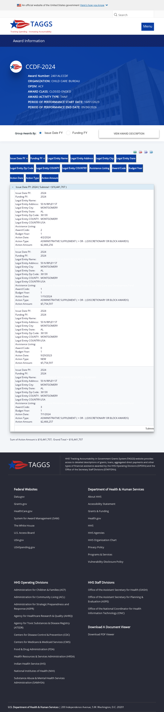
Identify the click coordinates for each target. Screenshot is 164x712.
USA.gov (19, 540)
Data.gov (19, 496)
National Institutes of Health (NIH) (34, 671)
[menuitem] (135, 152)
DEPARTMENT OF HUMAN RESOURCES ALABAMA (68, 200)
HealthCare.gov (23, 511)
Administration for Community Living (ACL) (39, 597)
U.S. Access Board (24, 533)
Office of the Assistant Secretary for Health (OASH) (118, 590)
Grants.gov (20, 504)
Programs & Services (100, 554)
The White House (24, 525)
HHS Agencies (96, 533)
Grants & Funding (98, 511)
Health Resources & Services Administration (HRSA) (44, 656)
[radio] (50, 132)
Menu (147, 26)
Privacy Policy (96, 547)
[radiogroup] (62, 132)
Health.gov (94, 518)
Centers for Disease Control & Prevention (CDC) (42, 635)
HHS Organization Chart (102, 540)
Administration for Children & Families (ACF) (40, 590)
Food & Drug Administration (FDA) (34, 649)
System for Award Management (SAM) (36, 518)
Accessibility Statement (101, 504)
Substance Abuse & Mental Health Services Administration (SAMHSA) (39, 680)
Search (123, 15)
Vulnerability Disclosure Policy (105, 561)
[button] (115, 14)
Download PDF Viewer (101, 634)
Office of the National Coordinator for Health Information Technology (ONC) (114, 611)
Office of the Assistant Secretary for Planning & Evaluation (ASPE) (115, 599)
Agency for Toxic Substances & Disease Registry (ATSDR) (42, 625)
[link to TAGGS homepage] (63, 25)
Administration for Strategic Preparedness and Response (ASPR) (41, 606)
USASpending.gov (24, 547)
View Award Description (129, 133)
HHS (90, 525)
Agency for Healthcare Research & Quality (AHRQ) (43, 616)
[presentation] (82, 295)
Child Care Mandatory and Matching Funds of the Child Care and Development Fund (87, 226)
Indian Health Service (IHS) (30, 663)
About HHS (94, 496)
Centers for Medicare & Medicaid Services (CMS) (42, 642)
